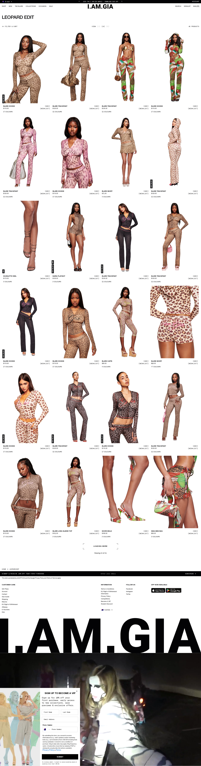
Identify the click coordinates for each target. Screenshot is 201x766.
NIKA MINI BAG (157, 531)
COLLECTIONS (31, 6)
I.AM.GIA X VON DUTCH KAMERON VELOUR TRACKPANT (69, 617)
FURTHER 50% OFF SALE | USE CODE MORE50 (100, 2)
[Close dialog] (76, 691)
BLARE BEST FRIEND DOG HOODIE (16, 616)
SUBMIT (60, 757)
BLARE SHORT (156, 361)
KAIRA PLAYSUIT (59, 276)
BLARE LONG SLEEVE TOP (62, 531)
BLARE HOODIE (9, 106)
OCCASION (42, 6)
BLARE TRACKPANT (60, 106)
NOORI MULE (107, 531)
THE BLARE (19, 6)
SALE (51, 6)
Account (195, 1)
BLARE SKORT (107, 191)
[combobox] (47, 729)
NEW (10, 6)
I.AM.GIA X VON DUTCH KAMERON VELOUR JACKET (118, 617)
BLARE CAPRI (107, 361)
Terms (58, 750)
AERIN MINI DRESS (158, 701)
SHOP (4, 6)
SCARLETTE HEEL (10, 276)
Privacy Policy (48, 750)
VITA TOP (105, 701)
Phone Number (47, 725)
